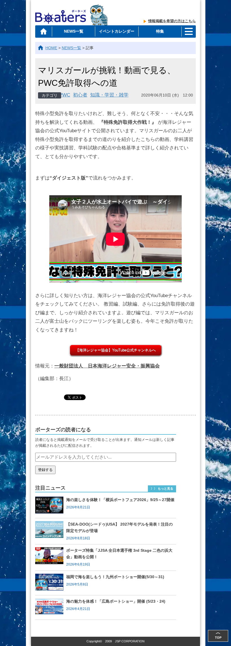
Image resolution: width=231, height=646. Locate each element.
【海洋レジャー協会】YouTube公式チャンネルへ (115, 350)
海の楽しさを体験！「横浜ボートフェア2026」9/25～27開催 (120, 499)
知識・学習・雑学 (109, 95)
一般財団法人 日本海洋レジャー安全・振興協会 (107, 366)
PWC (64, 95)
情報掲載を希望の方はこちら (172, 21)
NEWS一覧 (73, 31)
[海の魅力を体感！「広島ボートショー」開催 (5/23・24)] (50, 607)
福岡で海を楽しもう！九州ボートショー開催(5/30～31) (115, 577)
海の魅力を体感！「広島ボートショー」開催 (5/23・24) (115, 601)
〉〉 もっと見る (162, 488)
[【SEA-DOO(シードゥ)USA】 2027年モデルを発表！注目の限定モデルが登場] (50, 531)
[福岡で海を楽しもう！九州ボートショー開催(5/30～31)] (50, 583)
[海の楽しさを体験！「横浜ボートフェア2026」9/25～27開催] (50, 506)
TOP (218, 634)
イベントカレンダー (116, 31)
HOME (51, 48)
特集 (160, 31)
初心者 (80, 95)
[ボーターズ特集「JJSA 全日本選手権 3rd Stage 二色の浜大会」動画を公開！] (50, 557)
